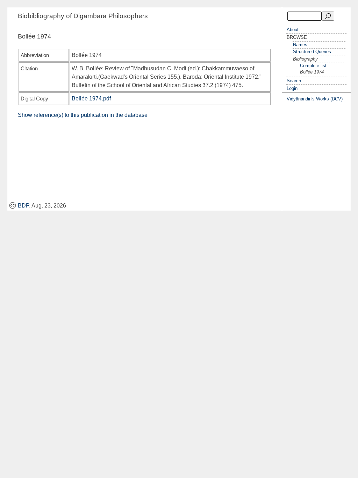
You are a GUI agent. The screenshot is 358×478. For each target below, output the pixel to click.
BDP (23, 206)
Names (300, 44)
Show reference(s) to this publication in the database (83, 115)
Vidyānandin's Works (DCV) (315, 98)
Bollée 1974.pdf (91, 98)
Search (294, 80)
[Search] (328, 16)
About (293, 29)
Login (292, 88)
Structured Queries (312, 51)
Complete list (313, 65)
